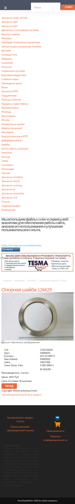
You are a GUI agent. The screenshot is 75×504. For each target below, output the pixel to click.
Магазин (20, 280)
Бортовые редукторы (13, 75)
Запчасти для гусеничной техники (21, 46)
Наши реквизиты (55, 431)
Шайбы (5, 144)
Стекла (5, 201)
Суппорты (7, 165)
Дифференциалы (11, 140)
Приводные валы (11, 83)
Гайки (4, 160)
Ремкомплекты (10, 107)
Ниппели (6, 152)
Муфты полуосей (11, 128)
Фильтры (6, 38)
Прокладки (7, 169)
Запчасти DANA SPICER (14, 18)
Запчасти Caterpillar (12, 193)
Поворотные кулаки (13, 124)
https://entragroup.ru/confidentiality (21, 245)
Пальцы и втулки (11, 99)
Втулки (5, 120)
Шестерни (7, 132)
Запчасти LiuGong (11, 185)
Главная (7, 280)
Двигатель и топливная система (20, 30)
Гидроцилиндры (11, 206)
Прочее (5, 173)
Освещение (8, 210)
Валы (4, 87)
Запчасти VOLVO (10, 181)
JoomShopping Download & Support (21, 394)
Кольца (5, 156)
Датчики (6, 50)
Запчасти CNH (9, 26)
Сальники (7, 62)
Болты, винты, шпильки (14, 148)
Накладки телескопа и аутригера (20, 42)
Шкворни (6, 58)
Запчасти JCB (9, 197)
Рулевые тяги (9, 54)
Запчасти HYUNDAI (12, 177)
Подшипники (9, 95)
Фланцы (6, 111)
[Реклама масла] (37, 262)
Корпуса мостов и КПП (14, 136)
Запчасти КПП (9, 91)
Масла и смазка (10, 34)
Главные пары (9, 79)
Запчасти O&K (9, 22)
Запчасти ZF (8, 189)
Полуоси (6, 67)
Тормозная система (13, 71)
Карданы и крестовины (14, 103)
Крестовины (8, 116)
